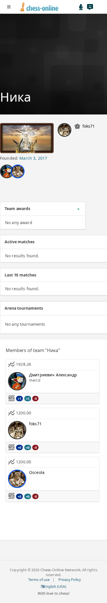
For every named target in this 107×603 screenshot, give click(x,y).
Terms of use (39, 579)
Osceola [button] (37, 472)
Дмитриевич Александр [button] (53, 374)
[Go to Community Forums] (89, 6)
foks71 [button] (88, 126)
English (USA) (55, 586)
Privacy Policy (69, 579)
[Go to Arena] (81, 6)
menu (9, 7)
